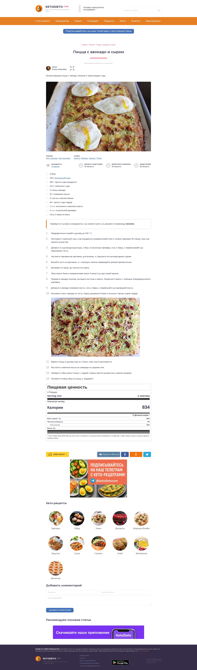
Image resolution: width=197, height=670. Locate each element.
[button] (72, 68)
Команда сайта (84, 655)
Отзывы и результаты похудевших (93, 8)
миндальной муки (63, 178)
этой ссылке (143, 651)
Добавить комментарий (60, 610)
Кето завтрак (51, 158)
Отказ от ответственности (88, 660)
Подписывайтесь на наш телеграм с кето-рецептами (99, 31)
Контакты (82, 658)
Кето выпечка (64, 158)
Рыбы (99, 158)
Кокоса (77, 158)
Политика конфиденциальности (90, 666)
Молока (84, 158)
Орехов (92, 158)
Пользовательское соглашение (89, 663)
